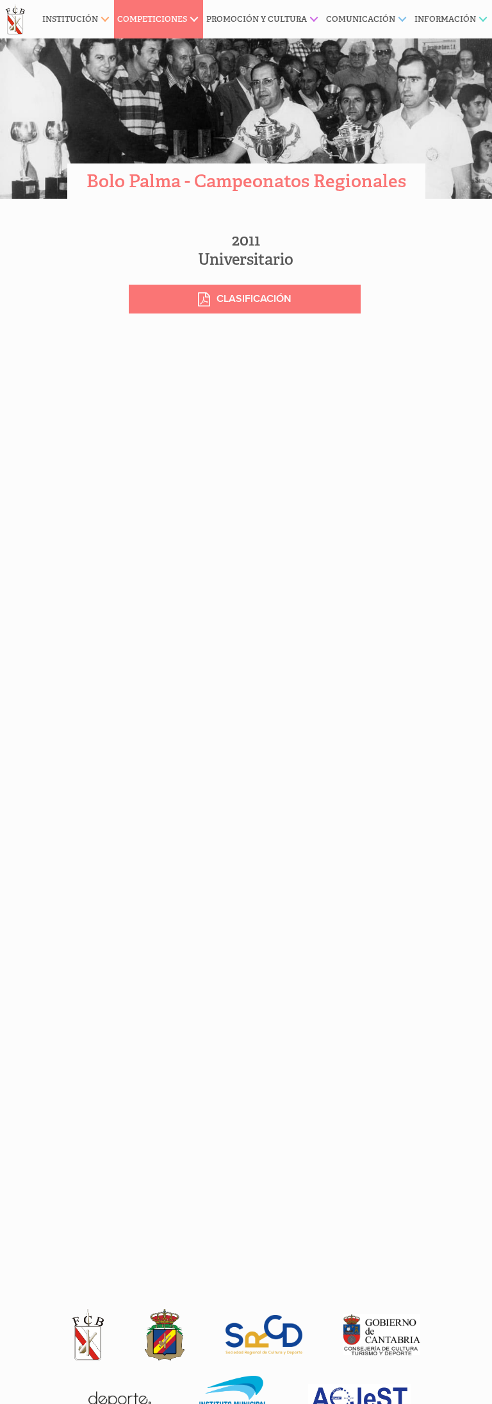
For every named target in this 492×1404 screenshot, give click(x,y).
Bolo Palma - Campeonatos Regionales (246, 181)
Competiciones (152, 18)
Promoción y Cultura (256, 18)
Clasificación (254, 298)
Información (445, 18)
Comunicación (360, 18)
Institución (70, 18)
